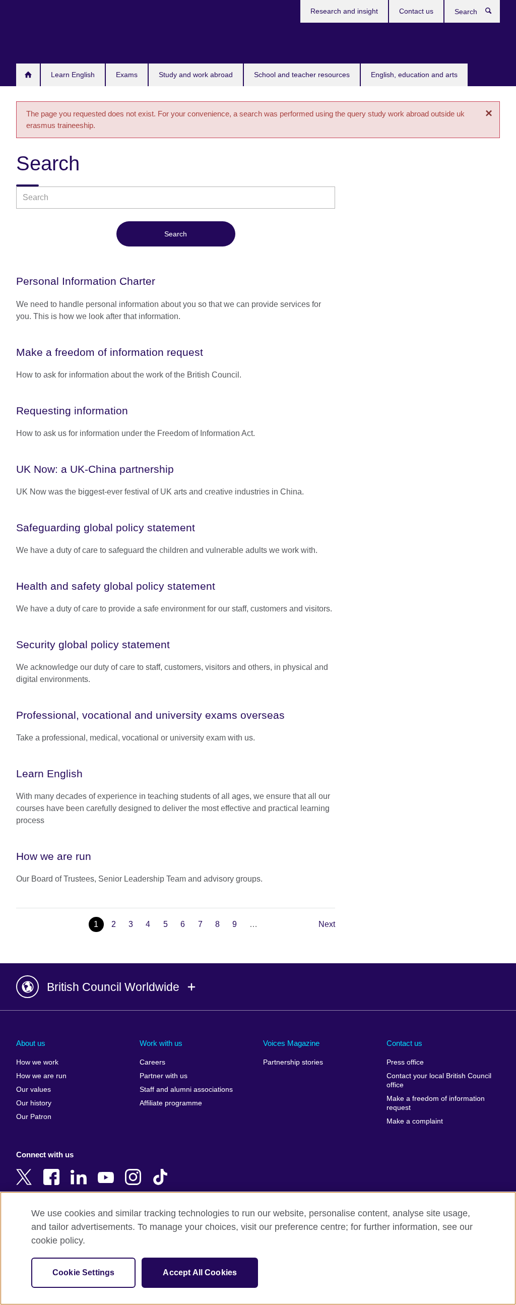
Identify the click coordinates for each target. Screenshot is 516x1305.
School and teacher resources (302, 75)
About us (30, 1043)
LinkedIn (81, 1169)
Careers (152, 1062)
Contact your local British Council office (438, 1080)
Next (326, 924)
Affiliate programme (171, 1103)
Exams (127, 75)
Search (493, 13)
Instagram (135, 1169)
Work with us (161, 1043)
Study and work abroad (196, 75)
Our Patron (33, 1117)
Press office (405, 1062)
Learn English (73, 75)
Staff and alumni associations (186, 1089)
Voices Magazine (291, 1043)
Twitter (26, 1169)
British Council (46, 41)
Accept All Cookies (200, 1272)
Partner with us (163, 1076)
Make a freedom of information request (435, 1103)
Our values (33, 1089)
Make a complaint (414, 1121)
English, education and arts (414, 75)
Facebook (53, 1169)
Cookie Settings (83, 1272)
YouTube (108, 1169)
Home (28, 75)
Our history (33, 1103)
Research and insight (344, 11)
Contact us (416, 11)
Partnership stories (293, 1062)
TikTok (162, 1169)
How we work (37, 1062)
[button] (258, 987)
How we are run (41, 1076)
